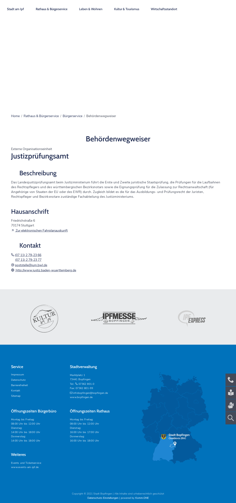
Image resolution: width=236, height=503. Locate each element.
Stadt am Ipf (15, 9)
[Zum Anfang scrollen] (225, 492)
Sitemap (15, 396)
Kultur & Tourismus (126, 9)
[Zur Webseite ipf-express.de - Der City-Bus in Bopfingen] (192, 318)
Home (15, 116)
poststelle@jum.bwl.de (31, 265)
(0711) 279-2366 (28, 255)
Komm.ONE (142, 498)
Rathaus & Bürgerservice (51, 9)
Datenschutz (18, 380)
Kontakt (15, 390)
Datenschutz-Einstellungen (102, 498)
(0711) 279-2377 (28, 260)
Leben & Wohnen (90, 9)
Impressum (17, 374)
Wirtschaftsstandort (164, 9)
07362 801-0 (86, 384)
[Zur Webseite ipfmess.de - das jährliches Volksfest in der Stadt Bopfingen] (118, 319)
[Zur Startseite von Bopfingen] (212, 7)
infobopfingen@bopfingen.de (90, 393)
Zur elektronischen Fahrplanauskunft (41, 230)
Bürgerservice (72, 116)
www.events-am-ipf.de (25, 467)
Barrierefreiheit (19, 385)
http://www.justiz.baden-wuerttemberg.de (45, 270)
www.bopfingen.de (81, 397)
